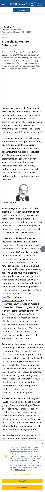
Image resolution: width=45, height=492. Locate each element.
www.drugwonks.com (12, 300)
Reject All (22, 481)
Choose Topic (20, 10)
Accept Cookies (22, 488)
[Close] (42, 443)
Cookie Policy (20, 470)
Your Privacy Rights (22, 474)
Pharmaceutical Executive (12, 30)
